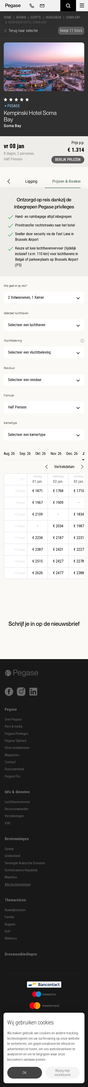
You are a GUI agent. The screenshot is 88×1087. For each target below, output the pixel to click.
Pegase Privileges (16, 734)
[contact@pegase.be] (41, 5)
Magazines (12, 755)
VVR (7, 823)
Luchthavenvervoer (17, 802)
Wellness (11, 938)
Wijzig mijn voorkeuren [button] (62, 1072)
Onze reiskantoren (17, 748)
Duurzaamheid (14, 769)
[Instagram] (21, 691)
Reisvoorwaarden (16, 809)
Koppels (10, 924)
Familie (9, 917)
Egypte (36, 17)
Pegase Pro (12, 776)
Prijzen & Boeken (67, 181)
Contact (10, 762)
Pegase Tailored (15, 741)
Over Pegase (13, 719)
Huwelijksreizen (15, 910)
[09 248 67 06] (31, 5)
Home (7, 17)
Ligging (31, 181)
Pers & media (13, 726)
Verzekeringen (14, 816)
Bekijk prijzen (67, 159)
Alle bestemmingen (18, 885)
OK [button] (25, 1073)
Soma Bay (73, 17)
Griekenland (12, 856)
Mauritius (11, 877)
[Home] (13, 5)
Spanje (9, 849)
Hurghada (53, 17)
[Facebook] (9, 691)
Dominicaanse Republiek (21, 870)
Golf (7, 931)
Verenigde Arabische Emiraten (25, 863)
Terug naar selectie (23, 30)
